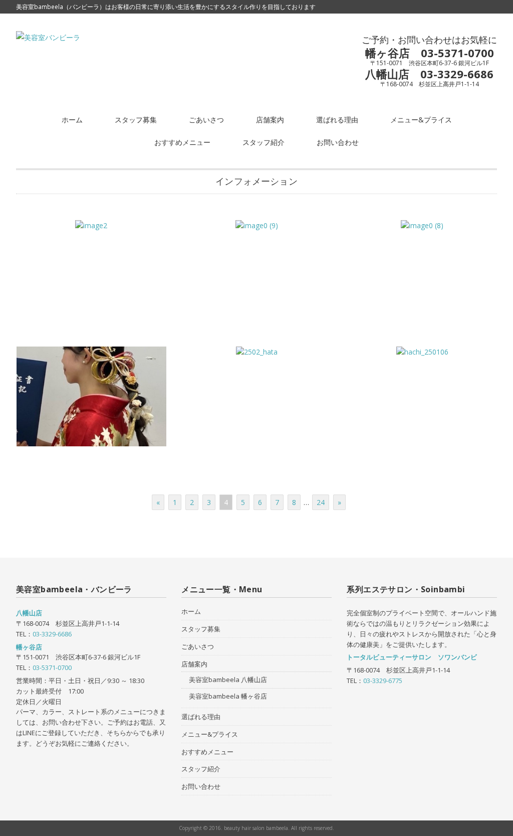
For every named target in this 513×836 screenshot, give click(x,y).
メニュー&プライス (421, 119)
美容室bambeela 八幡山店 (228, 679)
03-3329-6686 (52, 633)
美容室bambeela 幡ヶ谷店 (228, 696)
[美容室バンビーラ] (48, 37)
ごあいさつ (206, 119)
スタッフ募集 (136, 119)
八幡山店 (29, 612)
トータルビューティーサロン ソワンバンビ (412, 656)
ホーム (72, 119)
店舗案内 (270, 119)
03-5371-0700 (52, 667)
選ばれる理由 (337, 119)
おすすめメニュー (182, 142)
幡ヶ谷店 (29, 646)
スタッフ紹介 (263, 142)
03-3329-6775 (382, 680)
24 (321, 502)
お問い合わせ (338, 142)
